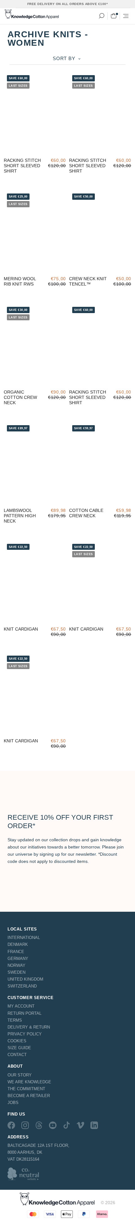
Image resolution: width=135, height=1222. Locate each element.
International (24, 937)
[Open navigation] (126, 16)
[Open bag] (113, 16)
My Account (21, 1006)
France (16, 951)
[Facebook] (11, 1125)
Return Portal (24, 1013)
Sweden (16, 972)
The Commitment (26, 1088)
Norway (16, 965)
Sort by (65, 58)
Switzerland (22, 986)
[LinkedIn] (94, 1125)
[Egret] (18, 149)
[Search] (101, 16)
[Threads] (39, 1125)
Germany (18, 958)
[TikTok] (66, 1125)
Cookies (17, 1041)
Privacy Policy (25, 1034)
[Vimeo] (80, 1125)
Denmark (18, 944)
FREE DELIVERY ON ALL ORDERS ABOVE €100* (67, 4)
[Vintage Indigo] (8, 149)
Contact (17, 1054)
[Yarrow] (29, 149)
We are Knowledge (29, 1082)
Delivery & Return (29, 1027)
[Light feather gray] (8, 617)
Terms (15, 1020)
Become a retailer (29, 1095)
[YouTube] (53, 1125)
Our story (20, 1075)
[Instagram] (25, 1125)
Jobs (13, 1102)
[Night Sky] (29, 617)
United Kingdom (25, 979)
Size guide (19, 1047)
